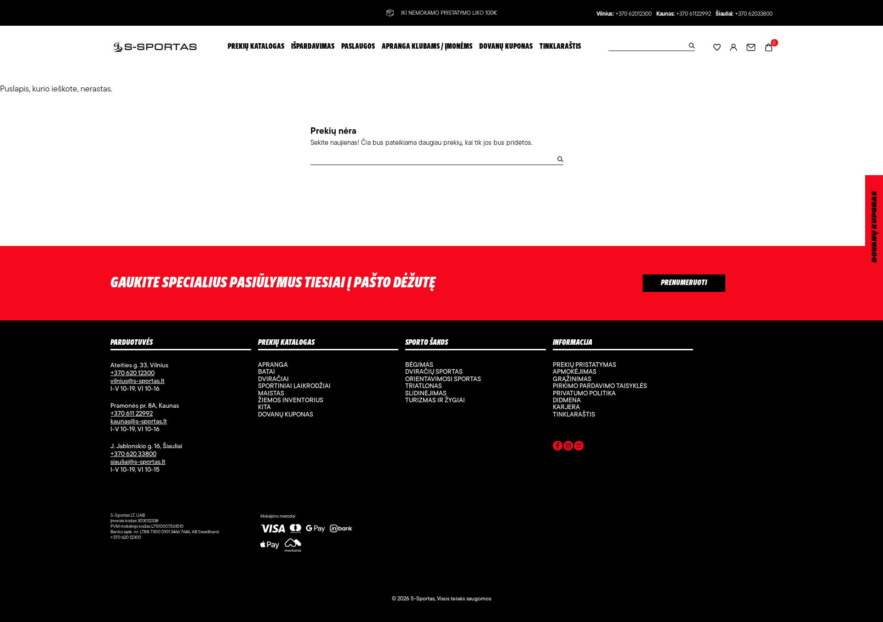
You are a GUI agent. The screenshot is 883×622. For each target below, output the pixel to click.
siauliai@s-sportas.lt (138, 461)
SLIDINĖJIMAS (426, 393)
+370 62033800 (754, 14)
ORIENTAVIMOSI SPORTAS (443, 379)
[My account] (733, 46)
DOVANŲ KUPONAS (874, 226)
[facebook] (557, 447)
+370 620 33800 (133, 454)
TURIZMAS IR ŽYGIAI (435, 400)
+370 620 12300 (132, 373)
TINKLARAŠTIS (574, 414)
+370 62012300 (633, 14)
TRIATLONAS (423, 386)
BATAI (266, 371)
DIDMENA (567, 400)
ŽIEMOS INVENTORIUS (290, 400)
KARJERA (566, 407)
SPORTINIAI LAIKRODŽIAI (294, 386)
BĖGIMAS (419, 364)
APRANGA (273, 364)
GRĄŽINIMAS (572, 379)
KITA (264, 407)
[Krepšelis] (769, 46)
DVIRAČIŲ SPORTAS (434, 371)
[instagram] (568, 447)
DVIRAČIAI (273, 379)
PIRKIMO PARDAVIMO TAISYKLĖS (600, 386)
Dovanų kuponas (285, 414)
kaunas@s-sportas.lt (138, 421)
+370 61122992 (693, 14)
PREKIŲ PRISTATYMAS (584, 364)
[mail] (579, 447)
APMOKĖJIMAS (574, 371)
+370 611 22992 (131, 413)
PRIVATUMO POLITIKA (584, 393)
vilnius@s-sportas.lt (137, 381)
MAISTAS (271, 393)
